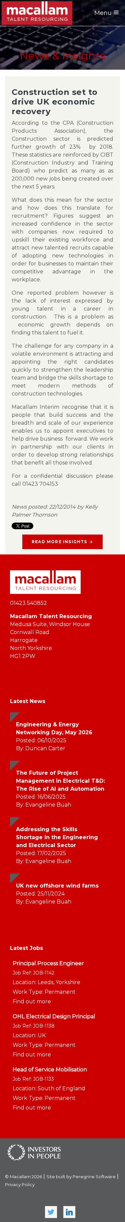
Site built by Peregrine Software (81, 1176)
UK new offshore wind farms (57, 886)
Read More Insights (59, 541)
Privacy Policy (20, 1184)
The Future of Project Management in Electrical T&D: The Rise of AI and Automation (60, 781)
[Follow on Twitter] (51, 1212)
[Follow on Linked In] (69, 1212)
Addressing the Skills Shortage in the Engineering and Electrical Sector (57, 837)
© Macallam (23, 1176)
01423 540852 (28, 603)
